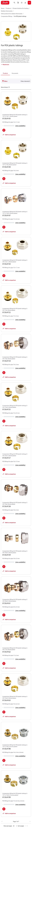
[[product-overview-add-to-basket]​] (3, 130)
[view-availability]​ (20, 126)
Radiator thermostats (6, 11)
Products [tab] (5, 73)
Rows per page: (8, 826)
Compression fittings (6, 16)
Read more (6, 64)
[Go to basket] (18, 2)
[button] (21, 2)
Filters (5, 81)
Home (2, 8)
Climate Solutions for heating (20, 8)
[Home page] (5, 2)
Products (8, 8)
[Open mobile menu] (29, 2)
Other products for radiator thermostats (11, 13)
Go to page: (21, 826)
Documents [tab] (15, 73)
